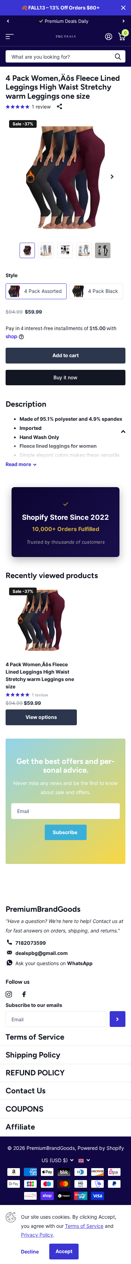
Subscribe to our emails (34, 1005)
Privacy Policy (37, 1235)
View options (41, 717)
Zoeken (117, 56)
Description (26, 404)
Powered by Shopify (101, 1148)
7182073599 (30, 943)
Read (18, 464)
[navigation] (7, 21)
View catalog (10, 36)
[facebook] (24, 994)
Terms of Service (35, 1037)
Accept (64, 1251)
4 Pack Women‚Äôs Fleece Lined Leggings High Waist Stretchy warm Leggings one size (40, 675)
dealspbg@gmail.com (41, 953)
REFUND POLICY (35, 1073)
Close (123, 7)
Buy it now (65, 377)
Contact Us (25, 1090)
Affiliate (20, 1127)
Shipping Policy (33, 1055)
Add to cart (65, 355)
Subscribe (65, 832)
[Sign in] (108, 36)
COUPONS (24, 1109)
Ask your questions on (54, 963)
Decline (30, 1252)
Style (11, 275)
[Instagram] (9, 994)
